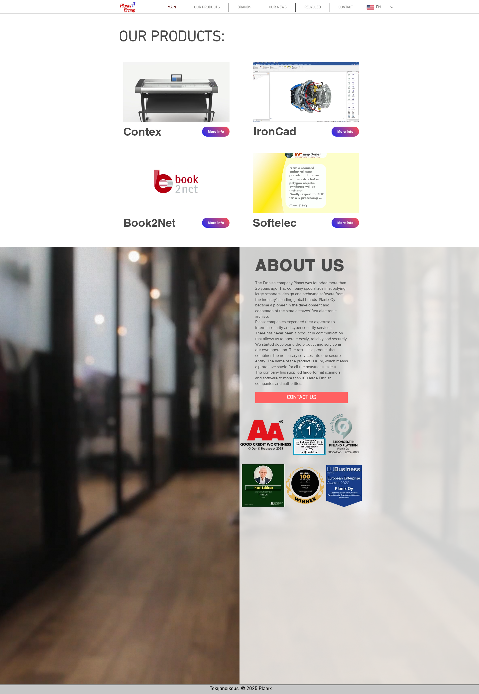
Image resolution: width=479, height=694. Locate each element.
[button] (223, 116)
